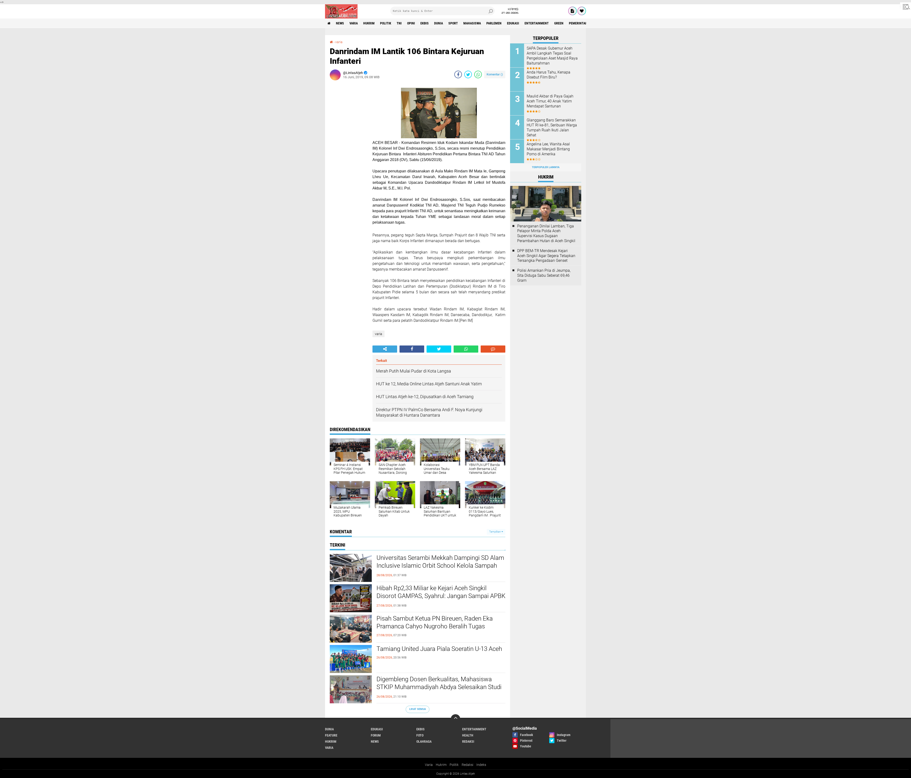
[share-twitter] (468, 74)
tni (399, 23)
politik (385, 23)
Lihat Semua (417, 709)
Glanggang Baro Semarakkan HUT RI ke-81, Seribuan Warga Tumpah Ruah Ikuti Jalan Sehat (552, 127)
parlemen (494, 23)
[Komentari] (493, 349)
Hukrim (441, 765)
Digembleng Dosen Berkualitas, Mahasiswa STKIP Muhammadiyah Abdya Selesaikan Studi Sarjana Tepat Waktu (439, 687)
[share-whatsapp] (478, 74)
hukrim (369, 23)
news (340, 23)
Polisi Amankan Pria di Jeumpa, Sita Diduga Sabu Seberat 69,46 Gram (544, 275)
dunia (438, 23)
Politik (454, 765)
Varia (429, 765)
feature (331, 735)
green (558, 23)
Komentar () (495, 74)
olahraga (424, 741)
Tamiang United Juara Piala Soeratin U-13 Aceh (439, 648)
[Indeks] (572, 11)
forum (376, 735)
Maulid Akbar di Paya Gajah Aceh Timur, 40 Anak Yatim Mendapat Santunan (550, 101)
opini (411, 23)
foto (419, 735)
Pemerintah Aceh (582, 23)
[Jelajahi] (905, 6)
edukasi (513, 23)
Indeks (481, 765)
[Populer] (582, 11)
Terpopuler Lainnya (545, 167)
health (467, 735)
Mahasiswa (472, 23)
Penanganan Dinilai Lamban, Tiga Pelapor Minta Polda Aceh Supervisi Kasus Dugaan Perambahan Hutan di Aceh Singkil (546, 233)
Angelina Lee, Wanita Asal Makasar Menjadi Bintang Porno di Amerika (548, 149)
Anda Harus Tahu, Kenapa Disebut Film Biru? (548, 74)
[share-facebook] (458, 74)
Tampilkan (495, 531)
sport (453, 23)
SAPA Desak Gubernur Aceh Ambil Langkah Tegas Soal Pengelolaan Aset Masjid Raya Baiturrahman (552, 55)
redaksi (468, 741)
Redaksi (467, 765)
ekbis (424, 23)
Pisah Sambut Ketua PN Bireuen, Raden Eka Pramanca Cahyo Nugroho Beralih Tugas (434, 622)
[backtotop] (455, 719)
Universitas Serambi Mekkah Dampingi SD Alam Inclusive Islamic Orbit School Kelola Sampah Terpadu (440, 565)
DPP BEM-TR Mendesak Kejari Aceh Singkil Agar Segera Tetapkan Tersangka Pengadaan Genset (546, 256)
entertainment (537, 23)
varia (353, 23)
